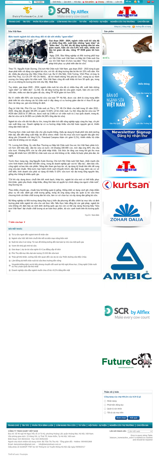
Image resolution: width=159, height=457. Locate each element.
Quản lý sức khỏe (114, 409)
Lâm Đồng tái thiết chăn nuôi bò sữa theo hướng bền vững (36, 261)
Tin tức (26, 22)
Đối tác (110, 2)
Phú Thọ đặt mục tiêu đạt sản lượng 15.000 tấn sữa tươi (35, 253)
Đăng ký (117, 26)
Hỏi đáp (77, 2)
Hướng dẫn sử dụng (143, 26)
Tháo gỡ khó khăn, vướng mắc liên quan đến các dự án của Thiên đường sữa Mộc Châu (49, 257)
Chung (101, 2)
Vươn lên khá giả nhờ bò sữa (24, 246)
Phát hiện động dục (115, 405)
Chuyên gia (143, 22)
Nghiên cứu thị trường (122, 22)
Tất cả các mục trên (115, 413)
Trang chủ (14, 22)
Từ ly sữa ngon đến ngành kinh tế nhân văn (30, 235)
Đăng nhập (126, 26)
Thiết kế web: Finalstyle (18, 454)
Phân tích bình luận (43, 22)
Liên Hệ (119, 2)
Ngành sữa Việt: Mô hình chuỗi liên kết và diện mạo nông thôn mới (40, 238)
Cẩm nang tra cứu (67, 22)
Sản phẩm (89, 2)
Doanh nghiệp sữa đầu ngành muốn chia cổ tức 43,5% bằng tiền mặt (41, 270)
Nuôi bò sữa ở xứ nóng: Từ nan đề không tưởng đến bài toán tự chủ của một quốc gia (48, 242)
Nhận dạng (112, 401)
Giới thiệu (57, 2)
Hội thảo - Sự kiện (98, 22)
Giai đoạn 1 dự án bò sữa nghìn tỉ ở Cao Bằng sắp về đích (36, 249)
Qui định (67, 2)
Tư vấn (82, 22)
